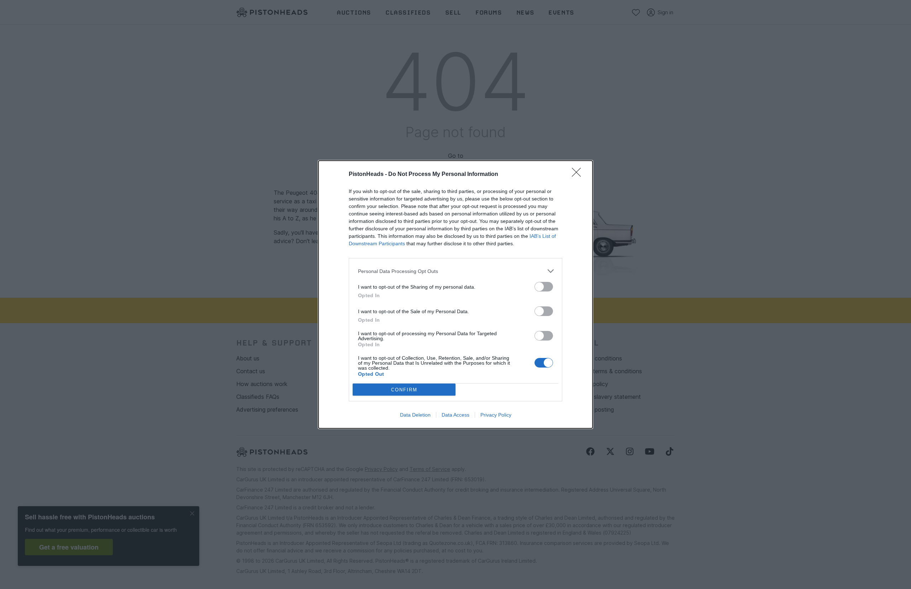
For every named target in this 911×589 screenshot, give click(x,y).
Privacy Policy (495, 415)
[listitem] (455, 271)
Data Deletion (415, 415)
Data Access (455, 415)
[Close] (578, 174)
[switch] (544, 286)
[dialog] (455, 294)
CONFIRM (404, 389)
